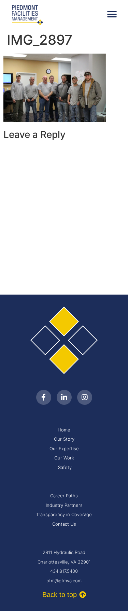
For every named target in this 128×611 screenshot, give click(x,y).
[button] (111, 14)
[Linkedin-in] (64, 397)
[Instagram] (84, 397)
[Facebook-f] (43, 397)
